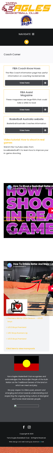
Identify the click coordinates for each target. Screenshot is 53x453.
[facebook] (23, 427)
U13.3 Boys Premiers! (17, 327)
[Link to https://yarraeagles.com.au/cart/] (26, 42)
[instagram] (29, 427)
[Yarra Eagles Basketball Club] (26, 2)
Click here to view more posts (20, 348)
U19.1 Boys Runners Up (18, 333)
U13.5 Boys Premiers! (17, 338)
